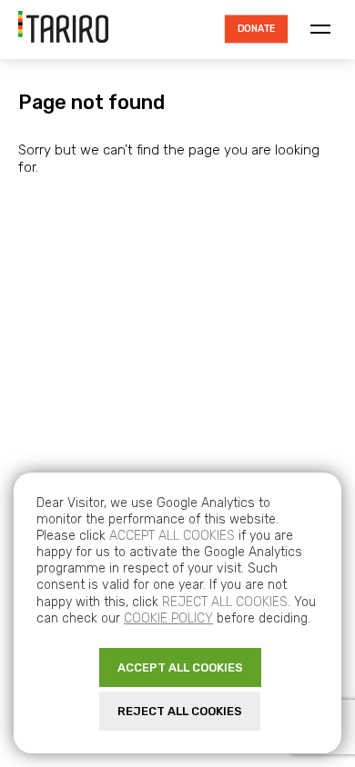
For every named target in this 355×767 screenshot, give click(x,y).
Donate (255, 29)
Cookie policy (168, 618)
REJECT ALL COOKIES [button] (179, 711)
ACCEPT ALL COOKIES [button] (180, 667)
